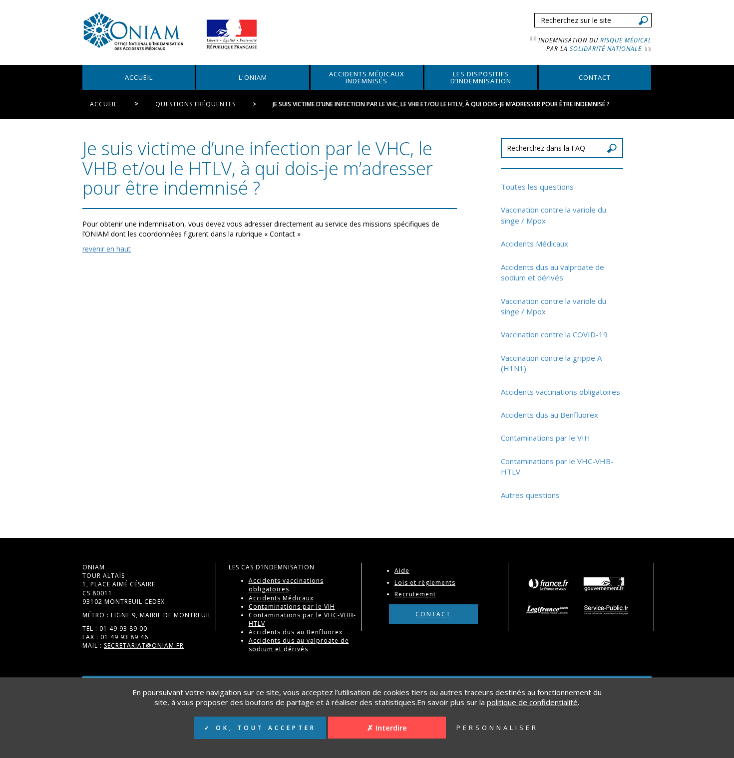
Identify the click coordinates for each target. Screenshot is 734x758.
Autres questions (530, 495)
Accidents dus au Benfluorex (549, 415)
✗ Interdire (387, 728)
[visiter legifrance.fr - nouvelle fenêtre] (551, 609)
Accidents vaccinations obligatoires (560, 392)
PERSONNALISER (497, 727)
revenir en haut (106, 248)
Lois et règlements (424, 582)
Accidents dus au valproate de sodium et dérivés (552, 272)
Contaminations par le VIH (545, 438)
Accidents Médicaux (534, 244)
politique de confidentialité (532, 702)
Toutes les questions (537, 187)
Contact (433, 614)
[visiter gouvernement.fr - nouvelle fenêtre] (604, 583)
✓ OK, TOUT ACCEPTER (260, 728)
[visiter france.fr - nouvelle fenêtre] (548, 583)
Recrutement (415, 594)
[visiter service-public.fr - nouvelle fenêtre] (607, 609)
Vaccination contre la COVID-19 (554, 334)
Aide (401, 570)
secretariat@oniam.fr (144, 645)
